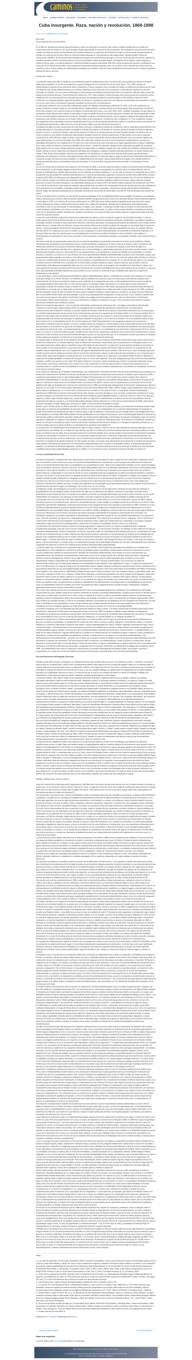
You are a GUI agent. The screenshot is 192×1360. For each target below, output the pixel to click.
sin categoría (52, 1317)
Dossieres (82, 18)
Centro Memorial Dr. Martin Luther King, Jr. (104, 1349)
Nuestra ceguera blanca (48, 1330)
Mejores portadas (98, 18)
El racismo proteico (144, 1330)
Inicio (45, 18)
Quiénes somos (57, 18)
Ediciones (70, 18)
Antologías (124, 18)
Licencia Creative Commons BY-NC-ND (113, 1354)
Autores (112, 18)
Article (74, 1317)
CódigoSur (109, 1356)
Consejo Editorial (140, 18)
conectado (58, 1341)
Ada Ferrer (63, 34)
